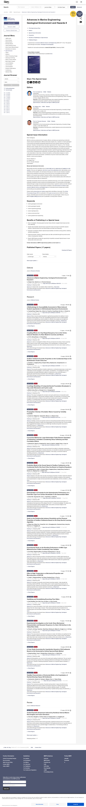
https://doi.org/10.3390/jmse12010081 (51, 445)
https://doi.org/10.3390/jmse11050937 (51, 527)
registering (57, 168)
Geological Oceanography (47, 44)
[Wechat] (39, 82)
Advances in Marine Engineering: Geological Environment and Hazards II (38, 12)
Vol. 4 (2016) (7, 108)
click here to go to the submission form (52, 170)
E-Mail (44, 92)
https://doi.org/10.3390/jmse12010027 (51, 472)
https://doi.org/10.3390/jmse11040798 (51, 553)
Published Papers (33, 40)
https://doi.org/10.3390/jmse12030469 (51, 391)
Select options (7, 782)
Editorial (33, 300)
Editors (30, 30)
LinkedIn (66, 758)
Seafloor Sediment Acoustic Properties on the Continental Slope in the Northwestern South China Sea (49, 359)
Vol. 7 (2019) (7, 103)
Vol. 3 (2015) (7, 109)
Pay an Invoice (6, 760)
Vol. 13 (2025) (7, 94)
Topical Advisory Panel (10, 45)
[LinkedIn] (34, 82)
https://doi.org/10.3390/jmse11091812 (52, 498)
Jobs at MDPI (6, 766)
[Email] (28, 82)
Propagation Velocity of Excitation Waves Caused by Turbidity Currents (46, 412)
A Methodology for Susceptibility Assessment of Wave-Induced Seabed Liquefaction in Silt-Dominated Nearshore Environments (47, 308)
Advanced (79, 7)
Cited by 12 (29, 719)
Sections (7, 54)
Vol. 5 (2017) (7, 106)
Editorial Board (8, 42)
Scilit (45, 764)
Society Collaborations (10, 68)
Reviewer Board (9, 43)
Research (33, 271)
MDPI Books (47, 760)
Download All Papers (67, 250)
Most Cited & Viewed (10, 61)
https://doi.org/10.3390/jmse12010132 (51, 417)
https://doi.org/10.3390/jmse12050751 (51, 338)
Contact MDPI (6, 764)
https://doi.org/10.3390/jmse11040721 (51, 579)
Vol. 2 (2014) (7, 111)
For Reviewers (26, 760)
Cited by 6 (29, 340)
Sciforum (46, 758)
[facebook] (36, 82)
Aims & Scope (8, 40)
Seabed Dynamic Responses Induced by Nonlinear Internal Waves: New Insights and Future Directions (48, 713)
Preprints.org (47, 762)
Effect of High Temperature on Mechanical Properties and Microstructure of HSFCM (45, 574)
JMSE (10, 12)
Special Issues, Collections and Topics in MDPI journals (46, 102)
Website (49, 92)
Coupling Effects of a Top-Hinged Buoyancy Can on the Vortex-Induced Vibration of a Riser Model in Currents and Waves (47, 333)
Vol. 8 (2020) (7, 102)
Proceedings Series (48, 772)
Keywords (31, 35)
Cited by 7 (29, 499)
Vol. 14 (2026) (7, 93)
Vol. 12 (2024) (7, 96)
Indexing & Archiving (10, 57)
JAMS (45, 770)
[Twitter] (31, 82)
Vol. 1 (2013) (7, 112)
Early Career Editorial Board (11, 47)
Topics (6, 52)
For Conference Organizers (29, 770)
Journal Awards (9, 66)
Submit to (11, 23)
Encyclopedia (47, 768)
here (51, 53)
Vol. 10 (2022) (7, 99)
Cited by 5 (29, 474)
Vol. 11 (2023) (7, 97)
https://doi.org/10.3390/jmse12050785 (51, 312)
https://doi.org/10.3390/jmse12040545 (51, 365)
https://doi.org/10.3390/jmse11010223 (51, 630)
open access (52, 193)
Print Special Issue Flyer (34, 28)
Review (38, 271)
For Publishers (26, 766)
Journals (6, 12)
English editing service (35, 196)
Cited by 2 (29, 419)
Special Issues (17, 12)
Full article (56, 287)
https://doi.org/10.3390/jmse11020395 (51, 718)
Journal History (8, 64)
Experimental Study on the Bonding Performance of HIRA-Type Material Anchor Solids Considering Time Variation (47, 548)
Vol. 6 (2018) (7, 105)
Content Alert (38, 747)
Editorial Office (8, 71)
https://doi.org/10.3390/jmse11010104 (51, 655)
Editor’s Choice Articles (10, 59)
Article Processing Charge (11, 56)
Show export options (32, 260)
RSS (32, 747)
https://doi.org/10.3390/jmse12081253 (52, 283)
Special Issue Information (35, 33)
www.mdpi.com (50, 168)
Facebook (66, 760)
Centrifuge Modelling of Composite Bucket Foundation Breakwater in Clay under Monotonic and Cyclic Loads (49, 387)
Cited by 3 (29, 580)
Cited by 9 (29, 554)
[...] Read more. (63, 320)
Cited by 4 (29, 285)
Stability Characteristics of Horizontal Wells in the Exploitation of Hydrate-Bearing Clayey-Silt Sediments (47, 676)
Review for (11, 26)
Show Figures (31, 326)
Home (8, 38)
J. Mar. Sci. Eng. (7, 747)
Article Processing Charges (9, 758)
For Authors (26, 758)
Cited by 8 (29, 367)
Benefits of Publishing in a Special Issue (38, 37)
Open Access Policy (8, 762)
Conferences (8, 70)
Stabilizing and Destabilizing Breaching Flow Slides (43, 599)
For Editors (26, 762)
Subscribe (6, 788)
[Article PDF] (70, 276)
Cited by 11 (29, 529)
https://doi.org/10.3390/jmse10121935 (52, 680)
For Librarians (26, 764)
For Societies (26, 768)
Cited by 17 (29, 604)
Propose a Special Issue (11, 30)
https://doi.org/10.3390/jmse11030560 (51, 603)
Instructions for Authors (10, 49)
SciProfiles (46, 766)
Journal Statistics (9, 63)
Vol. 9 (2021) (7, 100)
